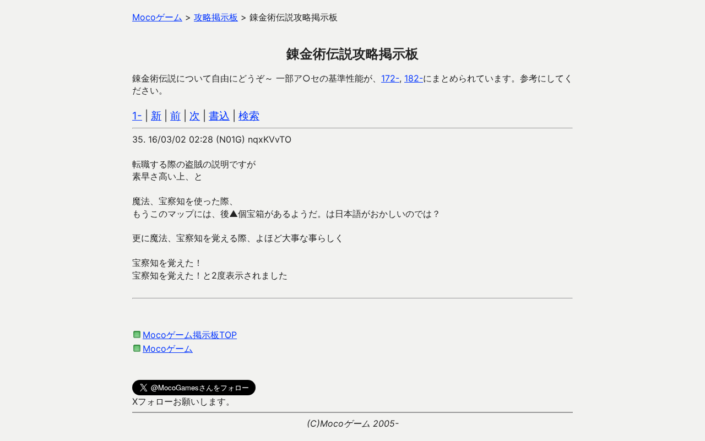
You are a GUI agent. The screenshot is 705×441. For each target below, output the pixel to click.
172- (390, 78)
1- (137, 116)
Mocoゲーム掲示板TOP (190, 334)
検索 (248, 116)
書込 (219, 116)
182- (413, 78)
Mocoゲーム (168, 348)
